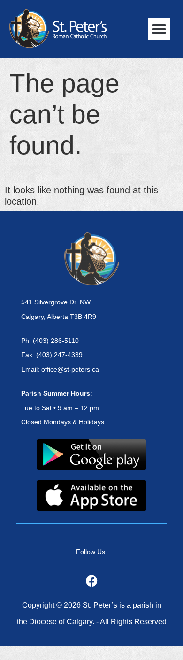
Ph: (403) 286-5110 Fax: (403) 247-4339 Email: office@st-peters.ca (60, 355)
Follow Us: (91, 552)
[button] (159, 29)
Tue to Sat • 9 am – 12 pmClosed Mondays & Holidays (62, 408)
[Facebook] (91, 580)
